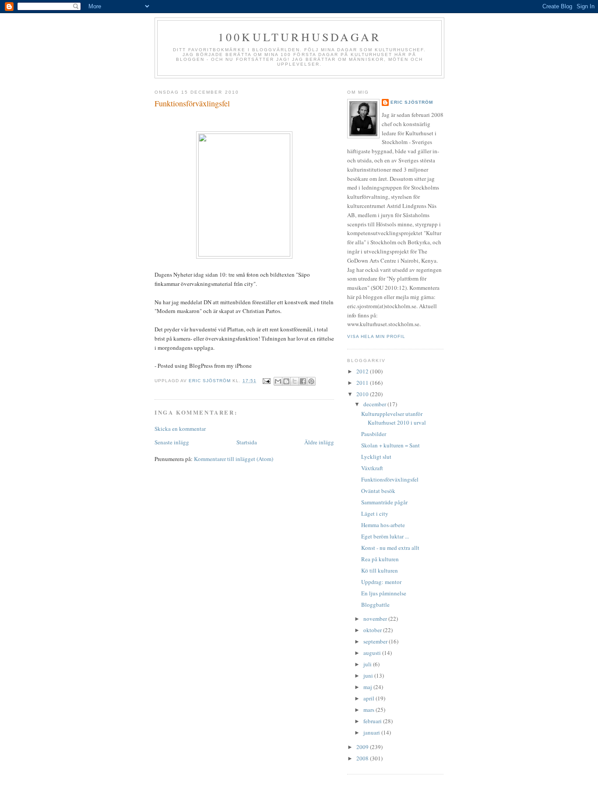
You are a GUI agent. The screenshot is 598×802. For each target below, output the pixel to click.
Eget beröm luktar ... (385, 536)
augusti (372, 653)
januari (372, 732)
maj (368, 687)
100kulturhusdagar (299, 36)
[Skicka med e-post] (278, 381)
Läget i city (374, 513)
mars (369, 710)
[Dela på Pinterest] (311, 381)
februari (373, 721)
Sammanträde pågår (384, 502)
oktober (373, 630)
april (369, 698)
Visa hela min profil (376, 336)
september (376, 641)
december (375, 404)
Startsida (246, 442)
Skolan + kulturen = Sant (390, 445)
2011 (363, 383)
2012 (363, 371)
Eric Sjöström (411, 102)
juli (368, 664)
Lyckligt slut (376, 457)
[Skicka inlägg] (266, 380)
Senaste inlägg (172, 442)
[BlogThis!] (286, 381)
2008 (363, 758)
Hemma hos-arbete (383, 525)
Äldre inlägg (319, 442)
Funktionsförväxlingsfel (390, 479)
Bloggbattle (375, 605)
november (375, 619)
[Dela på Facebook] (303, 381)
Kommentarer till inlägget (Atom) (233, 459)
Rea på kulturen (380, 559)
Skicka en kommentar (180, 429)
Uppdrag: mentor (381, 582)
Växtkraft (372, 468)
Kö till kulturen (379, 570)
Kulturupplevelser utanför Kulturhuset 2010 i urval (393, 418)
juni (368, 675)
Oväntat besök (378, 491)
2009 (363, 747)
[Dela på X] (294, 381)
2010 (363, 394)
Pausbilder (373, 434)
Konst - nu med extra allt (390, 548)
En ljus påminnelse (383, 593)
